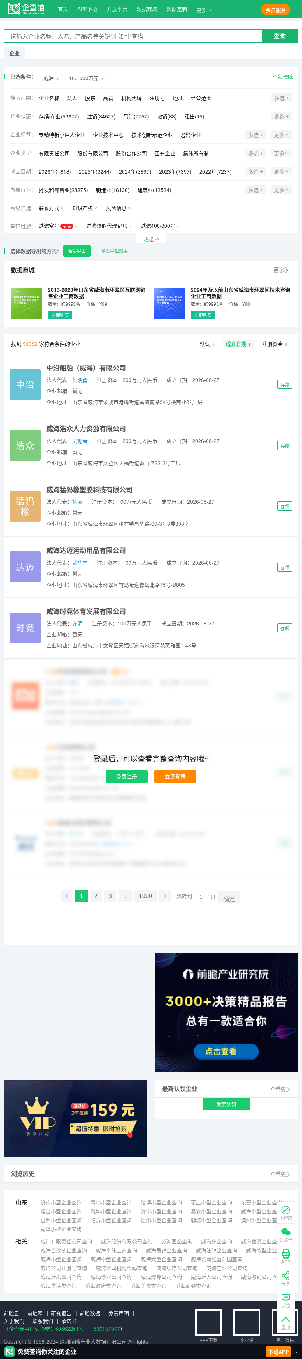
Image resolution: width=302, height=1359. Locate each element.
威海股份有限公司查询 (126, 1241)
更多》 (282, 270)
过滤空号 (55, 226)
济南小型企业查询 (61, 1202)
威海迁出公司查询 (61, 1276)
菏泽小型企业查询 (61, 1228)
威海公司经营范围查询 (216, 1259)
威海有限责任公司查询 (66, 1241)
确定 (229, 899)
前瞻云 (11, 1313)
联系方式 (49, 208)
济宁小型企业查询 (161, 1211)
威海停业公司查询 (111, 1276)
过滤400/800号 (158, 225)
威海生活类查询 (59, 1285)
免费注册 (126, 776)
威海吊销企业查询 (166, 1250)
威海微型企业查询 (266, 1250)
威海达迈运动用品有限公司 (86, 550)
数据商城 (147, 9)
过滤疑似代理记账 (106, 225)
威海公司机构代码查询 (121, 1267)
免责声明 (118, 1313)
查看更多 (280, 1088)
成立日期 (236, 343)
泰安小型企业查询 (211, 1211)
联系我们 (42, 1320)
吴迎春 (80, 440)
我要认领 (226, 1103)
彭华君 (80, 562)
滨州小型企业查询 (261, 1220)
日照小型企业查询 (61, 1220)
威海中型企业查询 (111, 1259)
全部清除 (283, 76)
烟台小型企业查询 (61, 1211)
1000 (145, 896)
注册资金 (272, 343)
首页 (63, 9)
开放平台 (117, 9)
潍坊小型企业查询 (111, 1211)
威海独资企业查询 (261, 1241)
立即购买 (60, 315)
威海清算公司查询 (161, 1276)
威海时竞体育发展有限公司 (86, 611)
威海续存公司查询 (176, 1267)
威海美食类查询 (148, 1285)
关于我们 (14, 1320)
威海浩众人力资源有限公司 (86, 428)
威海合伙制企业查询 (64, 1250)
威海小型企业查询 (261, 1211)
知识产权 (82, 208)
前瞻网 (35, 1313)
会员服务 (276, 9)
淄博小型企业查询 (161, 1202)
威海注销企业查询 (216, 1250)
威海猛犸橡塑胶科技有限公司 (89, 489)
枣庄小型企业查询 (211, 1202)
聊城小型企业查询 (211, 1220)
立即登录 (175, 776)
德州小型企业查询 (161, 1220)
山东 (21, 1202)
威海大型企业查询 (161, 1259)
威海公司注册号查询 (64, 1267)
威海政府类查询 (103, 1285)
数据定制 (176, 9)
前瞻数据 (90, 1313)
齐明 (77, 623)
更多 (201, 9)
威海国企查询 (176, 1241)
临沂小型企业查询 (111, 1220)
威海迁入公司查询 (211, 1276)
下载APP (278, 1351)
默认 (205, 343)
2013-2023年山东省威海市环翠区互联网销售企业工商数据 (96, 292)
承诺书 (69, 1320)
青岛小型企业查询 (111, 1202)
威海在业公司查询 (226, 1267)
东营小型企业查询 (261, 1202)
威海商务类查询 (193, 1285)
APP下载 (87, 9)
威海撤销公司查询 (261, 1276)
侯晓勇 (80, 379)
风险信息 (116, 208)
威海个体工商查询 (116, 1250)
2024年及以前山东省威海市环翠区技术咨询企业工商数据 (240, 292)
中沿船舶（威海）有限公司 (86, 368)
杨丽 (77, 501)
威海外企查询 (216, 1241)
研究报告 (61, 1313)
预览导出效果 (114, 251)
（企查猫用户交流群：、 (45, 1328)
